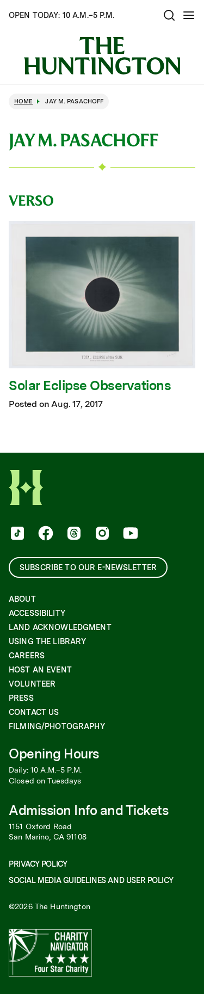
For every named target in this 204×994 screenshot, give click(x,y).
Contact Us (34, 712)
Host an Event (40, 669)
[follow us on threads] (73, 534)
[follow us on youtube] (129, 534)
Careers (27, 655)
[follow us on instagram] (101, 534)
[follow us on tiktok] (16, 534)
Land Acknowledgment (60, 627)
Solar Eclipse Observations (90, 385)
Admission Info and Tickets (89, 810)
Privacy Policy (38, 864)
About (22, 599)
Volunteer (32, 684)
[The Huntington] (102, 56)
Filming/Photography (57, 726)
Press (21, 698)
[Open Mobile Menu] (188, 15)
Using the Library (47, 641)
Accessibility (37, 613)
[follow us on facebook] (44, 534)
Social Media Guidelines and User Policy (91, 880)
